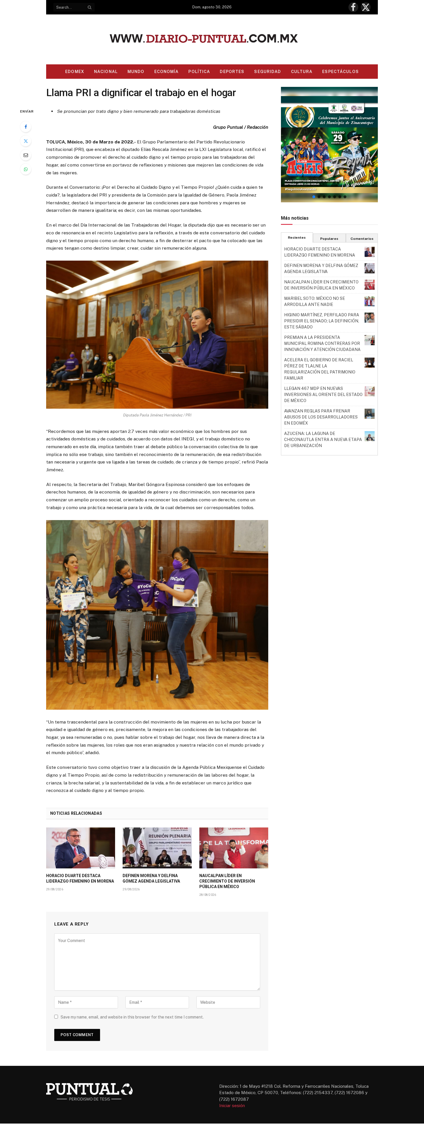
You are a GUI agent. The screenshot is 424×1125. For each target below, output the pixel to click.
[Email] (25, 154)
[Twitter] (25, 140)
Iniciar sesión (232, 1105)
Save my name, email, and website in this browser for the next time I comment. (132, 1017)
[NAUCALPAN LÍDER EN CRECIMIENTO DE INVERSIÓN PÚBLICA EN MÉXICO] (233, 847)
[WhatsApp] (25, 169)
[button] (329, 144)
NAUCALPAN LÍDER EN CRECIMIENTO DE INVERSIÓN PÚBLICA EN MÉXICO (227, 881)
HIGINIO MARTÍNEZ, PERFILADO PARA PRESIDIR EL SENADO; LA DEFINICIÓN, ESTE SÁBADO (321, 321)
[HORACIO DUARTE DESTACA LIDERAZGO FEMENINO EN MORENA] (80, 847)
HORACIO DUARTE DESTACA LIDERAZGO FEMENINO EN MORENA (80, 878)
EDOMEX (74, 71)
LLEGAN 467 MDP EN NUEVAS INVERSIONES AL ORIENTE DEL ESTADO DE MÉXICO (323, 394)
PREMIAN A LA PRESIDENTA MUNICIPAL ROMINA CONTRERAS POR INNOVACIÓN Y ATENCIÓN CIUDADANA (322, 343)
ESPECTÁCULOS (340, 71)
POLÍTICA (199, 71)
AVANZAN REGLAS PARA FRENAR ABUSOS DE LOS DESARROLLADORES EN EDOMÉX (321, 417)
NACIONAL (106, 71)
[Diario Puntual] (212, 39)
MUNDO (136, 71)
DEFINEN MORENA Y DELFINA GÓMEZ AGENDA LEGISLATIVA (151, 878)
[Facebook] (25, 126)
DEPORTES (232, 71)
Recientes (297, 238)
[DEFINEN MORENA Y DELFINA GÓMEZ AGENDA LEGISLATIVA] (157, 847)
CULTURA (302, 71)
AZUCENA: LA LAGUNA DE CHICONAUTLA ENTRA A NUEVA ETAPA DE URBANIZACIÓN (323, 439)
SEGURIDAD (267, 71)
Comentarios (362, 239)
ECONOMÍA (166, 71)
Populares (329, 239)
